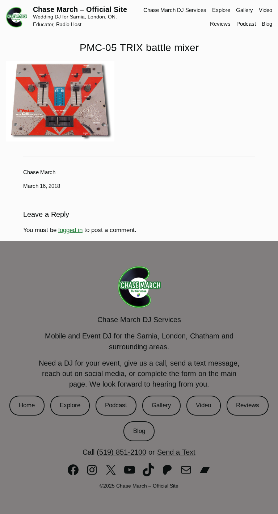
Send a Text (176, 452)
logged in (70, 230)
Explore (70, 405)
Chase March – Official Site (80, 9)
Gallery (161, 405)
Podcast (116, 405)
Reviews (247, 405)
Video (203, 405)
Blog (139, 430)
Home (27, 405)
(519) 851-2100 (121, 452)
